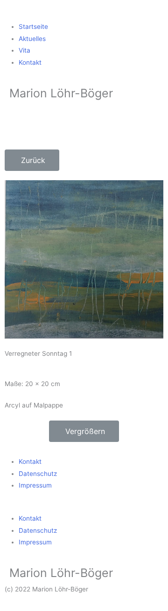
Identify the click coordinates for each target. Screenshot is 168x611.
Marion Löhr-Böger (61, 93)
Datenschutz (38, 473)
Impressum (35, 485)
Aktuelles (32, 38)
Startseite (33, 26)
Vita (24, 50)
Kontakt (30, 62)
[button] (84, 15)
